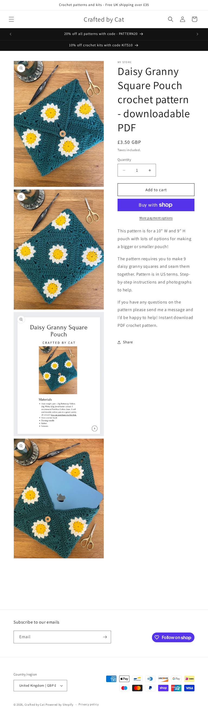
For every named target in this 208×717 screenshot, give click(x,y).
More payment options (156, 218)
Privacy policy (89, 704)
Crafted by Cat (35, 704)
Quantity (124, 159)
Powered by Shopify (59, 704)
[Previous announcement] (11, 34)
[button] (11, 19)
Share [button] (128, 342)
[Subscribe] (105, 637)
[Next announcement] (197, 34)
